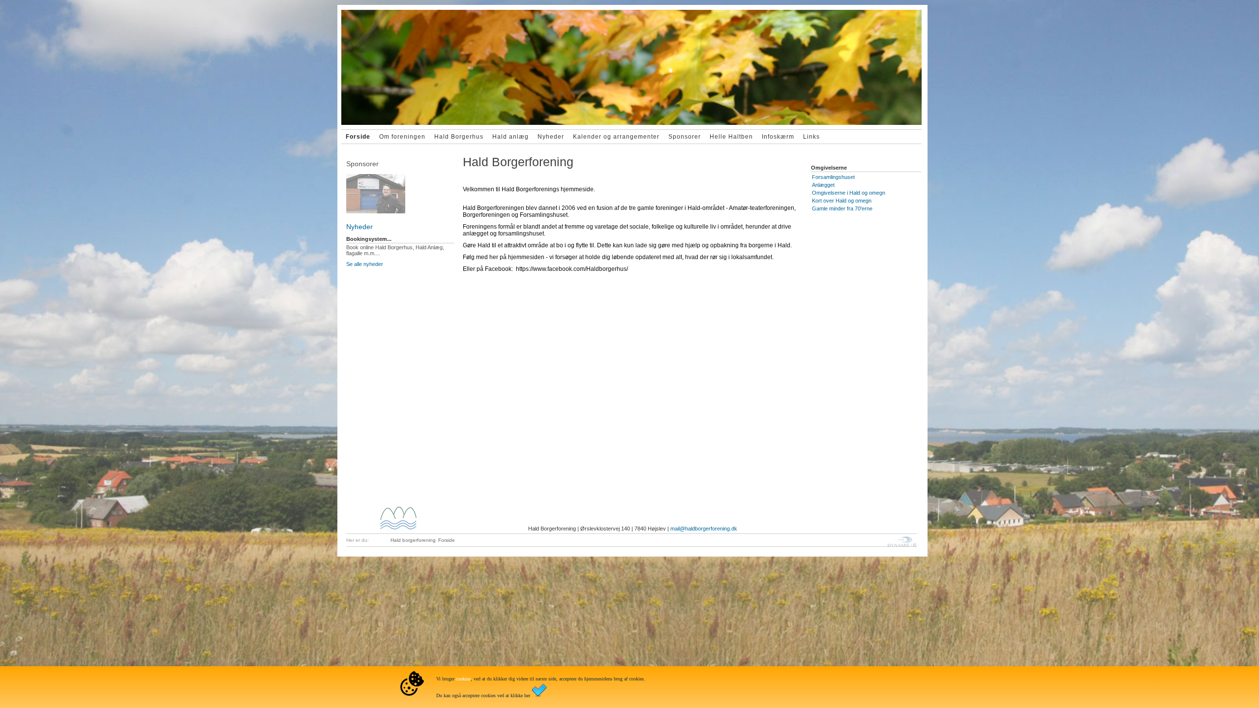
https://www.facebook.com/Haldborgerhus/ (572, 269)
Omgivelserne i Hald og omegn (848, 193)
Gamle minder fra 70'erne (842, 208)
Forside (358, 136)
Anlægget (823, 185)
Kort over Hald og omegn (841, 201)
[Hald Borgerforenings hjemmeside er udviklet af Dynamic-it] (902, 541)
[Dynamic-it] (400, 189)
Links (811, 136)
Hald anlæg (510, 136)
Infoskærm (778, 136)
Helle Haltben (731, 136)
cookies (463, 678)
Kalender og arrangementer (616, 136)
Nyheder (551, 136)
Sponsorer (684, 136)
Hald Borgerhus (458, 136)
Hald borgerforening (413, 540)
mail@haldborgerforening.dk (703, 528)
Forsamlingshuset (833, 177)
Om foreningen (402, 136)
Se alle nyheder (364, 264)
